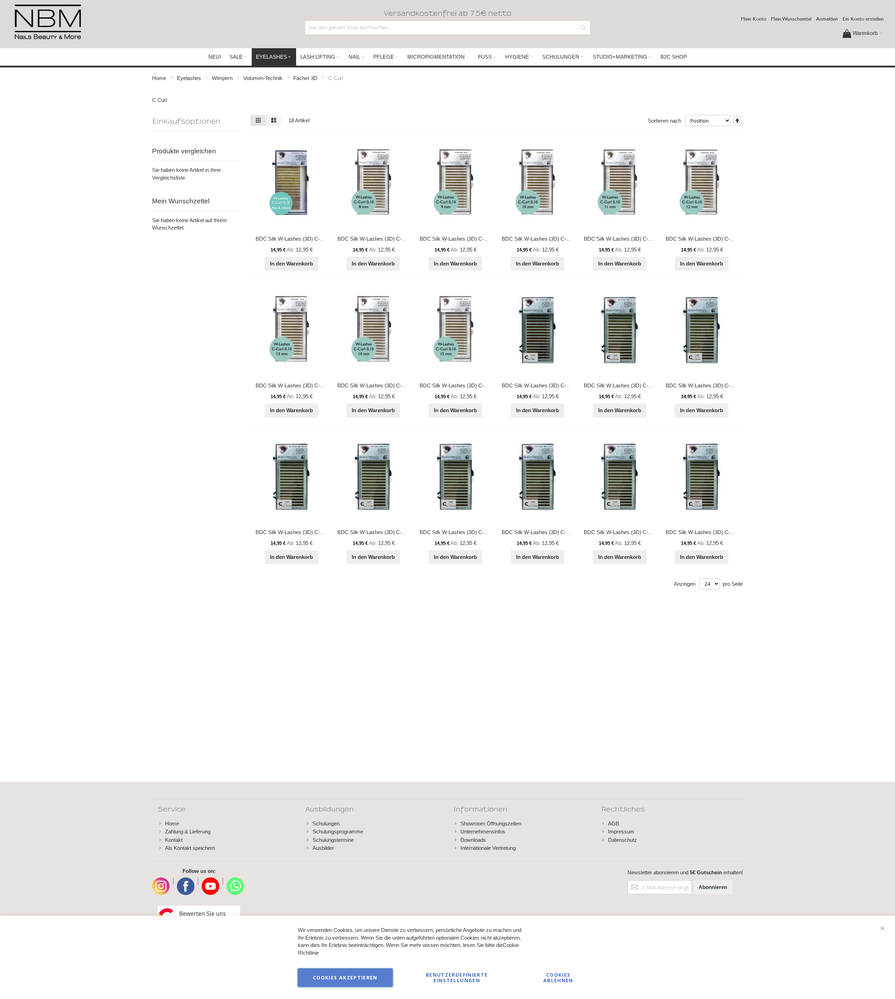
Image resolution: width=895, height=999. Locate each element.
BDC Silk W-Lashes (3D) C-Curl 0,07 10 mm (307, 532)
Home (159, 78)
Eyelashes (189, 78)
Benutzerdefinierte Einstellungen (457, 977)
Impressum (621, 831)
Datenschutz (622, 840)
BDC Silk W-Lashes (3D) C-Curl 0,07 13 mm (553, 532)
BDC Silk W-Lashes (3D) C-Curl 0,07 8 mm (633, 385)
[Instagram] (161, 881)
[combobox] (447, 28)
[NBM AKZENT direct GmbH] (48, 22)
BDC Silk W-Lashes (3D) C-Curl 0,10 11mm (634, 239)
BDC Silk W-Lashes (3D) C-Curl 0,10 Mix (303, 239)
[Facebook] (185, 881)
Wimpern (223, 78)
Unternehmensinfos (482, 831)
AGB (613, 823)
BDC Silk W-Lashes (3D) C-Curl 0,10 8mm (386, 239)
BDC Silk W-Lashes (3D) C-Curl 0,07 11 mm (388, 532)
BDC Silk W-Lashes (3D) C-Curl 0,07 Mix (549, 385)
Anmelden (827, 18)
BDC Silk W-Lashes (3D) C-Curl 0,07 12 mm (471, 532)
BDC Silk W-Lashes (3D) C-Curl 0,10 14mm (387, 385)
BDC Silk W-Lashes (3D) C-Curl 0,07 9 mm (715, 385)
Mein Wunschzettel (791, 18)
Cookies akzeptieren (345, 977)
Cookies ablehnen (558, 977)
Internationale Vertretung (488, 848)
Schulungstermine (333, 840)
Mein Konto (753, 18)
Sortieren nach (664, 121)
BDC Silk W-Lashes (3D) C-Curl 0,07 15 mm (717, 532)
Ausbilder (323, 848)
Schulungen (326, 823)
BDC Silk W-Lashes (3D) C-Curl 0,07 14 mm (635, 532)
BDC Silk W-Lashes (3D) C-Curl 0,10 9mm (469, 239)
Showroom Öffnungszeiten (490, 823)
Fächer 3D (306, 78)
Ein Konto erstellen (863, 18)
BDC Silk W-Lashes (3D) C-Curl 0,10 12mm (716, 239)
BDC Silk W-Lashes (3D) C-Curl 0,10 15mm (470, 385)
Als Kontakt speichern (190, 848)
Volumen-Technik (263, 78)
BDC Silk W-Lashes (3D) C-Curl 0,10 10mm (552, 239)
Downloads (473, 840)
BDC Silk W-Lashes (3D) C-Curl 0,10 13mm (306, 385)
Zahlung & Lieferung (187, 831)
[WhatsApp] (235, 881)
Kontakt (173, 840)
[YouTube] (210, 881)
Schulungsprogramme (338, 831)
